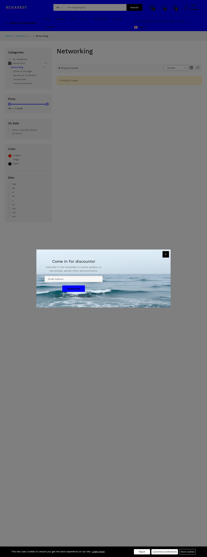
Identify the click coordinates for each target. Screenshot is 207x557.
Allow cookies (187, 552)
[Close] (166, 254)
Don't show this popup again (76, 296)
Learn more (98, 551)
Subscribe (73, 288)
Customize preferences (165, 552)
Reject (142, 552)
